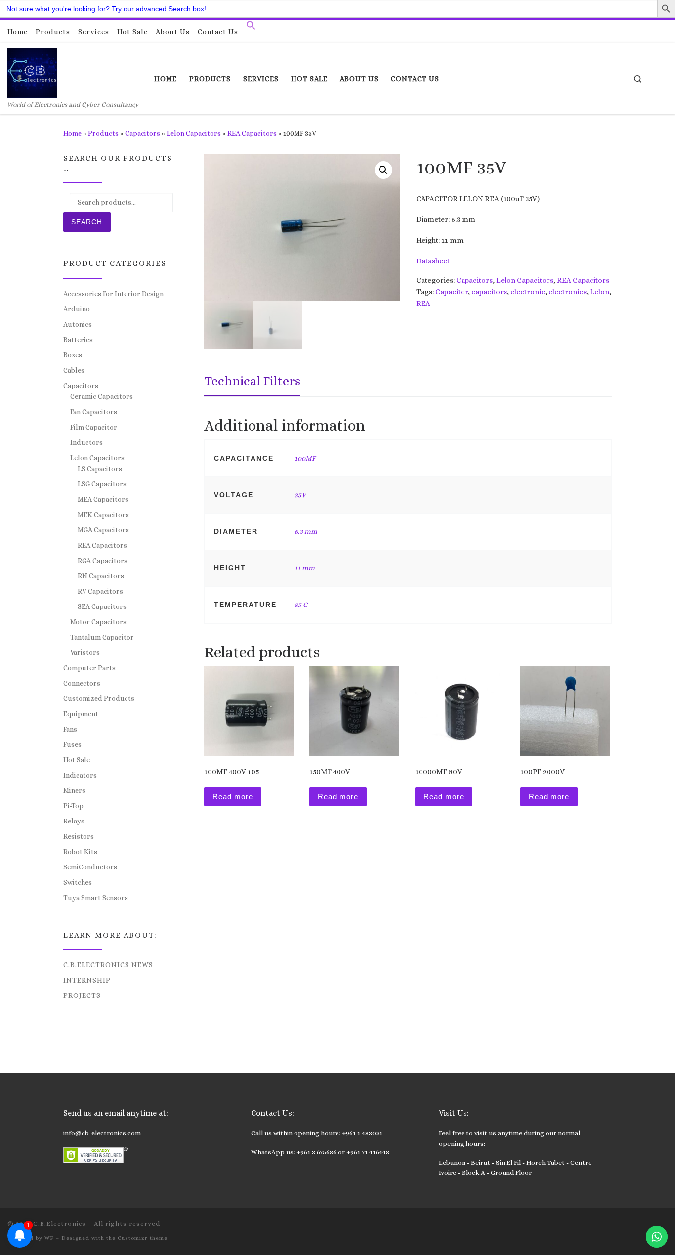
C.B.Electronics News (108, 965)
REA (423, 303)
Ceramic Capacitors (101, 396)
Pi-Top (73, 806)
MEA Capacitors (103, 499)
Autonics (77, 324)
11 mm (305, 568)
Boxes (72, 355)
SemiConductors (90, 867)
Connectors (81, 683)
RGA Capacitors (102, 560)
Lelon (599, 291)
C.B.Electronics (59, 1223)
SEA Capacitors (102, 606)
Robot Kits (80, 852)
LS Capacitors (100, 469)
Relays (73, 821)
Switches (77, 882)
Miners (74, 790)
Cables (73, 370)
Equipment (80, 714)
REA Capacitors (252, 133)
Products (103, 133)
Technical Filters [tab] (252, 380)
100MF (305, 458)
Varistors (85, 652)
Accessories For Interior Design (113, 294)
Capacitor (451, 291)
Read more (232, 796)
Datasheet (433, 261)
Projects (82, 995)
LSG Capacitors (102, 484)
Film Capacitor (93, 427)
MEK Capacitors (103, 515)
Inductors (86, 442)
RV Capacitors (100, 591)
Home (72, 133)
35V (300, 495)
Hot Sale (76, 760)
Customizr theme (143, 1238)
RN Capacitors (101, 576)
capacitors (489, 291)
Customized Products (98, 698)
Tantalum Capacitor (102, 637)
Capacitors (142, 133)
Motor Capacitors (98, 622)
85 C (301, 604)
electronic (527, 291)
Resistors (78, 836)
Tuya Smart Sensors (95, 898)
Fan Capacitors (93, 412)
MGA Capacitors (103, 530)
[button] (251, 28)
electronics (567, 291)
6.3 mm (306, 531)
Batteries (78, 340)
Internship (87, 980)
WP (49, 1238)
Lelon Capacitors (194, 133)
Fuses (72, 744)
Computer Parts (89, 668)
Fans (70, 729)
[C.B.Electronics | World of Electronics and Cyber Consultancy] (32, 71)
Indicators (80, 775)
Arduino (76, 309)
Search (86, 222)
